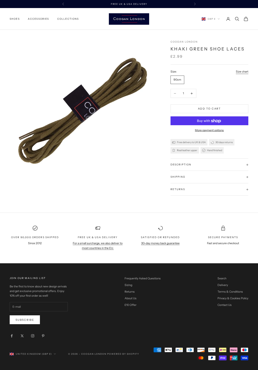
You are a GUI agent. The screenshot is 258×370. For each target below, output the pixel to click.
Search (221, 278)
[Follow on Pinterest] (43, 336)
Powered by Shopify (123, 354)
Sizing (128, 285)
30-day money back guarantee (160, 243)
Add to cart (209, 108)
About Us (130, 298)
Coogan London (184, 41)
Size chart (242, 71)
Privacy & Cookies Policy (232, 298)
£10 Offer (130, 305)
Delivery (222, 285)
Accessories (38, 18)
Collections (68, 18)
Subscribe (25, 319)
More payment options (209, 130)
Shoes (15, 18)
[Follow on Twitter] (22, 336)
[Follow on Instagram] (33, 336)
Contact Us (224, 305)
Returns (130, 291)
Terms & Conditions (230, 291)
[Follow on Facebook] (12, 336)
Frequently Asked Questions (143, 278)
